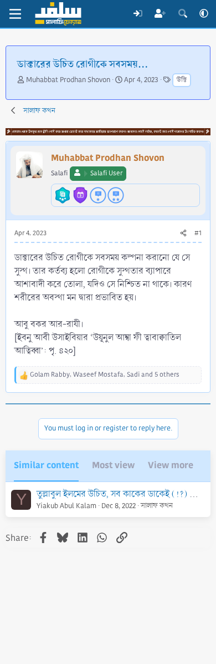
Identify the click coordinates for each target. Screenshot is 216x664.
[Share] (183, 233)
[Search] (182, 14)
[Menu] (15, 14)
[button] (204, 14)
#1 (198, 233)
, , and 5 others (104, 374)
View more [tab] (170, 465)
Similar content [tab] (46, 465)
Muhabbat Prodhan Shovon (68, 80)
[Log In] (137, 14)
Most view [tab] (113, 465)
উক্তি (182, 80)
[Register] (160, 14)
